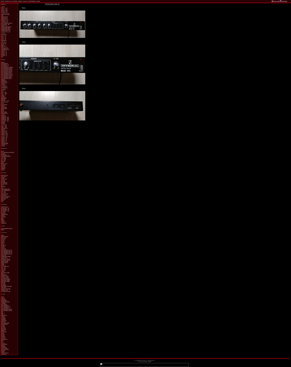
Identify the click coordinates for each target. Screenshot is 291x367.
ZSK (2, 56)
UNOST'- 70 (4, 139)
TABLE (20, 1)
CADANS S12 (4, 22)
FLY (2, 187)
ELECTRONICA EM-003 (7, 67)
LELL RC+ (3, 269)
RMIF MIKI (4, 112)
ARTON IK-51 (4, 18)
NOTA (2, 333)
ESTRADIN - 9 (4, 82)
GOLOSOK (3, 320)
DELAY (3, 240)
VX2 (2, 201)
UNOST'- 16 (4, 138)
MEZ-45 (3, 274)
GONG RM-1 (4, 257)
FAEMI (2, 316)
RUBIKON (3, 285)
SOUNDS (14, 1)
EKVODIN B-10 (5, 64)
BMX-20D (3, 237)
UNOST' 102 (4, 132)
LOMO (2, 271)
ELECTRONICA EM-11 (6, 72)
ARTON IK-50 (4, 17)
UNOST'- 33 (4, 53)
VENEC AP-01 (4, 290)
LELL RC (3, 267)
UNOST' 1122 (4, 133)
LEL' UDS (3, 192)
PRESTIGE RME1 (5, 281)
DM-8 (2, 151)
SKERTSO (3, 116)
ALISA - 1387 (4, 9)
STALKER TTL (4, 48)
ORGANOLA (4, 104)
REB (2, 218)
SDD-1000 (3, 287)
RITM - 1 (3, 111)
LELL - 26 (3, 38)
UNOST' (3, 129)
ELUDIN (3, 153)
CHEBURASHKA (5, 301)
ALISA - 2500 (4, 10)
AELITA (3, 7)
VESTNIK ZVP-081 (5, 291)
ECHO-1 (3, 246)
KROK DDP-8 (4, 262)
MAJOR (3, 326)
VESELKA (3, 354)
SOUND (3, 166)
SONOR (3, 122)
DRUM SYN (4, 184)
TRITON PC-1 (4, 128)
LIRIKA (3, 96)
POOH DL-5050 (5, 277)
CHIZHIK (3, 303)
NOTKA (3, 334)
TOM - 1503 (4, 127)
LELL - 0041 (4, 93)
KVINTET (3, 89)
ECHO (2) (3, 245)
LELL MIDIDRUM (5, 190)
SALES (25, 1)
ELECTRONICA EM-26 (6, 228)
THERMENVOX (5, 49)
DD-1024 (3, 239)
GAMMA (3, 84)
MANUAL (3, 97)
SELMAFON (4, 344)
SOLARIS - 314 (5, 121)
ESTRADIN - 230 (5, 24)
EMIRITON (3, 81)
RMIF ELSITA (4, 197)
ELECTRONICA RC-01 (6, 251)
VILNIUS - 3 (4, 144)
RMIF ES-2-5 (4, 163)
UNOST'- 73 (4, 141)
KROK (2, 229)
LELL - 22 (3, 94)
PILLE (2, 340)
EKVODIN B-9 (4, 63)
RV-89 (2, 200)
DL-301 (3, 241)
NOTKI (2, 335)
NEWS (2, 1)
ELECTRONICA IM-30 (6, 309)
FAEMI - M (3, 83)
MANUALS (8, 1)
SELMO (3, 345)
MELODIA (3, 329)
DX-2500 (3, 186)
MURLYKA (4, 331)
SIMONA (3, 346)
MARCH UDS (4, 194)
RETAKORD (4, 108)
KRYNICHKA (4, 324)
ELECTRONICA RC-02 (6, 252)
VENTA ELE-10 (4, 353)
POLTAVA (3, 217)
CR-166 (3, 180)
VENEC (3, 351)
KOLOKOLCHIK (5, 323)
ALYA (2, 296)
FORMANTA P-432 (5, 30)
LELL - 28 (3, 39)
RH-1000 (3, 282)
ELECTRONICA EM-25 (6, 23)
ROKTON (3, 199)
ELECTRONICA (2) (5, 306)
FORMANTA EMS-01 (6, 27)
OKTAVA (3, 338)
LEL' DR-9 (3, 158)
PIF (2, 341)
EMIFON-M (4, 315)
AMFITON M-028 (5, 14)
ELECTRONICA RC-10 (6, 254)
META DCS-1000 (5, 272)
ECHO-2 (3, 247)
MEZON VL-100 (5, 101)
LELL (2, 91)
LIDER (2, 264)
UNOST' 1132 (4, 134)
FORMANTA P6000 (5, 256)
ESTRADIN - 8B (5, 210)
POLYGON (3, 195)
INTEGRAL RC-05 (5, 259)
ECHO (2, 244)
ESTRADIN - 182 (5, 208)
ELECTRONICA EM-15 (6, 76)
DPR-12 (3, 242)
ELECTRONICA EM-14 (6, 73)
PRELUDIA (4, 107)
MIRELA (3, 330)
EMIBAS (3, 79)
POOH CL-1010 (5, 276)
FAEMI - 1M (4, 25)
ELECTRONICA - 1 (5, 308)
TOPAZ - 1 (3, 222)
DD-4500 (3, 181)
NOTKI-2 (3, 336)
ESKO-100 (3, 255)
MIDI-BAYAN (4, 214)
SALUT (3, 114)
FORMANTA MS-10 (6, 29)
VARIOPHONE (4, 143)
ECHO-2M (3, 249)
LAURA (3, 325)
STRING (3, 123)
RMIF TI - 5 (4, 47)
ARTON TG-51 (4, 19)
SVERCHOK (4, 348)
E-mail (149, 361)
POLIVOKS (4, 43)
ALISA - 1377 (4, 8)
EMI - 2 (3, 313)
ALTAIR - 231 (4, 12)
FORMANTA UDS (5, 189)
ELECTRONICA (5, 305)
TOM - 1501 (4, 126)
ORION (3, 215)
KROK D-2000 (4, 261)
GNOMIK (3, 319)
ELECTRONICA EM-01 (6, 68)
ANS (2, 15)
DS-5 (2, 185)
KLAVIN (3, 212)
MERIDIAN (4, 98)
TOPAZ (3, 220)
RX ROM (3, 165)
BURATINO (4, 300)
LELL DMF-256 (5, 266)
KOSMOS (3, 213)
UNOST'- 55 (4, 55)
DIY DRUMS (4, 183)
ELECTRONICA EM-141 (7, 74)
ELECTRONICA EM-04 (6, 69)
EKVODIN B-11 (5, 66)
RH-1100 (3, 284)
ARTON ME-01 (4, 236)
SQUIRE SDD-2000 (5, 289)
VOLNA (3, 146)
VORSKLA (3, 223)
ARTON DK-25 (4, 207)
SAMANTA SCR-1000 (6, 286)
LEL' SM (3, 191)
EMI (2, 311)
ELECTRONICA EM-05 (6, 71)
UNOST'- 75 (4, 142)
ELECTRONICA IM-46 (6, 310)
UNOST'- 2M (4, 137)
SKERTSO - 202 (5, 117)
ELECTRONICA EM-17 (6, 77)
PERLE (3, 106)
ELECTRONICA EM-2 (6, 78)
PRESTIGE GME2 (5, 280)
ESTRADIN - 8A (5, 209)
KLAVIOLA (4, 34)
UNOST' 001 (4, 131)
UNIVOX (3, 350)
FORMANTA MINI (5, 28)
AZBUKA (3, 299)
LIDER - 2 (3, 265)
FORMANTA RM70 (5, 156)
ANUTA (3, 298)
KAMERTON (4, 87)
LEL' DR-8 (3, 157)
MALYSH (3, 328)
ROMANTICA (4, 113)
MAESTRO (3, 40)
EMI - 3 (3, 314)
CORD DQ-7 (4, 179)
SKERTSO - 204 (5, 118)
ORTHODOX (4, 275)
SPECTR (3, 167)
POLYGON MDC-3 (5, 196)
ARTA (2, 235)
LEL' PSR (3, 160)
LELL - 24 (3, 37)
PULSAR (3, 161)
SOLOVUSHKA (5, 349)
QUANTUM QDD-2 (5, 279)
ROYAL (3, 343)
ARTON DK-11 (4, 175)
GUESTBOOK (31, 1)
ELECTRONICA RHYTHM (7, 152)
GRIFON (3, 321)
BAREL (3, 178)
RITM (2, 109)
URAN (2, 170)
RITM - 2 (3, 44)
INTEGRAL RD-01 (5, 260)
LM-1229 (3, 270)
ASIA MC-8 (4, 176)
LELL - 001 (3, 92)
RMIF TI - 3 (4, 45)
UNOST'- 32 (4, 52)
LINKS (38, 1)
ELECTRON (4, 304)
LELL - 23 (3, 35)
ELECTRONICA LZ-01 (6, 250)
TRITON (3, 168)
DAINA (3, 62)
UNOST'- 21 (4, 50)
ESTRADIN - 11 (5, 155)
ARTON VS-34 (4, 20)
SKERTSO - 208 (5, 119)
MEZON (3, 99)
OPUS (2, 103)
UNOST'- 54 (4, 54)
